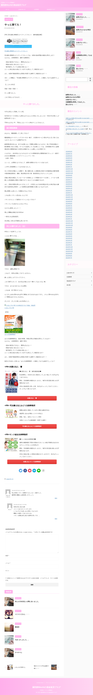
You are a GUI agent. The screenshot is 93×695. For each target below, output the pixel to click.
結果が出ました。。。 (83, 17)
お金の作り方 (21, 9)
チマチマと (18, 652)
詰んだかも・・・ (82, 69)
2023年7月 (69, 231)
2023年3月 (69, 240)
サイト (7, 570)
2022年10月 (69, 251)
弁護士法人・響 (32, 398)
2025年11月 (69, 171)
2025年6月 (69, 182)
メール (7, 563)
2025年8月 (69, 177)
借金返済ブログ (51, 9)
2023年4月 (69, 238)
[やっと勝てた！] (34, 470)
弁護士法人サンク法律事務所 (32, 462)
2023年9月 (69, 227)
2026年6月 (69, 156)
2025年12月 (69, 169)
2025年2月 (69, 190)
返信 (56, 498)
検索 (90, 79)
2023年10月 (69, 225)
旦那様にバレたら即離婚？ (46, 690)
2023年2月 (69, 242)
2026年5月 (69, 158)
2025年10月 (69, 173)
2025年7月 (69, 179)
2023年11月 (69, 223)
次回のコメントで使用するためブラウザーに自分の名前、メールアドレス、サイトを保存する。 (31, 579)
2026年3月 (69, 162)
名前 (7, 555)
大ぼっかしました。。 (22, 640)
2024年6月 (69, 208)
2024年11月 (69, 197)
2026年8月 (69, 151)
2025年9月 (69, 175)
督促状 (17, 627)
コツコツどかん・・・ (22, 614)
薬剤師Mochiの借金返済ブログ (13, 5)
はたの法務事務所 (10, 334)
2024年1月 (69, 218)
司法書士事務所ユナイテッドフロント (16, 51)
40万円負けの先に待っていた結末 (75, 129)
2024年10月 (69, 199)
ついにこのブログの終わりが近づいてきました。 (79, 133)
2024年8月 (69, 203)
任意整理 (36, 9)
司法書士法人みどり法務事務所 (32, 426)
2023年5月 (69, 236)
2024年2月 (69, 216)
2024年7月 (69, 205)
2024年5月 (69, 210)
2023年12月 (69, 221)
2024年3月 (69, 214)
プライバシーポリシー (51, 682)
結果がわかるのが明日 (83, 30)
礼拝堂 (69, 119)
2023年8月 (69, 229)
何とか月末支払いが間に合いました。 (27, 601)
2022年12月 (69, 247)
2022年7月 (69, 258)
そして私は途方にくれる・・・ (74, 126)
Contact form (40, 682)
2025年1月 (69, 192)
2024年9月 (69, 201)
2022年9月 (69, 253)
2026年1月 (69, 166)
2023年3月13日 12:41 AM (18, 490)
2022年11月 (69, 249)
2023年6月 (69, 234)
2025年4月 (69, 186)
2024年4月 (69, 212)
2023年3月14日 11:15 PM (20, 504)
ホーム (7, 9)
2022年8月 (69, 255)
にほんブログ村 (9, 308)
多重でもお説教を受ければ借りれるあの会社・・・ (79, 118)
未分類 (68, 285)
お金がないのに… (82, 42)
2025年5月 (69, 184)
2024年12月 (69, 195)
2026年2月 (69, 164)
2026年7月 (69, 153)
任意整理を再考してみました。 (76, 102)
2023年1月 (69, 244)
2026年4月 (69, 160)
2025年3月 (69, 188)
